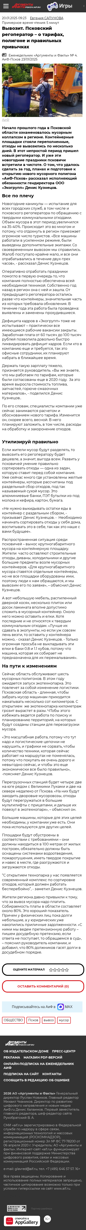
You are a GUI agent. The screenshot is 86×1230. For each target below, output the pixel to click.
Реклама (12, 1057)
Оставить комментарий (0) (43, 986)
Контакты (51, 1074)
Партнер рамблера (41, 1208)
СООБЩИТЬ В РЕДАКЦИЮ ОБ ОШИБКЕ (36, 1080)
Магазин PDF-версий (43, 1057)
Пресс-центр (63, 1051)
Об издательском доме (26, 1051)
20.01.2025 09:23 (14, 18)
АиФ (5, 120)
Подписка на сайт (21, 1074)
